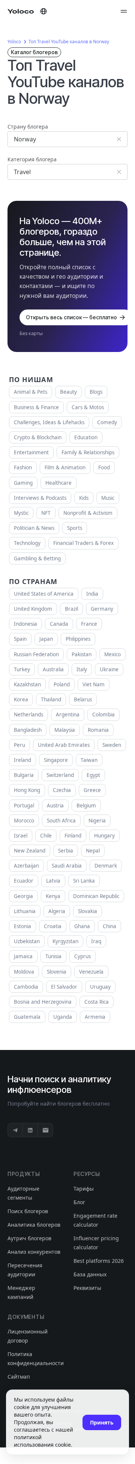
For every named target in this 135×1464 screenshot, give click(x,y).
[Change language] (43, 11)
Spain (20, 639)
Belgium (86, 805)
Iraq (96, 941)
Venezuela (91, 971)
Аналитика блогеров (34, 1224)
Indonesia (25, 623)
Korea (21, 699)
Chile (46, 835)
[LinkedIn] (30, 1130)
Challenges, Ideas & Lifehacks (49, 422)
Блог (79, 1202)
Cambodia (26, 986)
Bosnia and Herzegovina (43, 1001)
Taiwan (89, 760)
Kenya (53, 896)
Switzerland (60, 775)
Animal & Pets (30, 391)
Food (104, 467)
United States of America (44, 593)
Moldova (24, 971)
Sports (74, 528)
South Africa (61, 820)
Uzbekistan (27, 941)
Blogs (96, 391)
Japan (46, 639)
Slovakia (87, 911)
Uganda (62, 1016)
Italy (81, 669)
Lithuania (25, 911)
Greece (92, 790)
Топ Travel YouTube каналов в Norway (68, 41)
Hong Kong (27, 790)
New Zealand (29, 850)
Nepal (93, 850)
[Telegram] (15, 1130)
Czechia (62, 790)
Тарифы (84, 1188)
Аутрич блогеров (29, 1238)
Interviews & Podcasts (40, 498)
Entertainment (31, 452)
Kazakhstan (27, 684)
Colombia (103, 714)
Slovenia (56, 971)
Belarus (83, 699)
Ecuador (23, 880)
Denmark (105, 865)
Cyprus (82, 956)
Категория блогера (32, 159)
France (89, 623)
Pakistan (82, 654)
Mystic (21, 513)
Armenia (95, 1016)
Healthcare (58, 482)
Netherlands (28, 714)
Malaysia (64, 730)
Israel (20, 835)
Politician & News (34, 528)
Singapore (56, 760)
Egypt (93, 775)
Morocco (24, 820)
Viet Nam (93, 684)
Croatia (53, 926)
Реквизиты (87, 1287)
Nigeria (97, 820)
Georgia (23, 896)
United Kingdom (33, 608)
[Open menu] (124, 11)
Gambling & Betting (37, 558)
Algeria (56, 911)
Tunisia (53, 956)
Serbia (65, 850)
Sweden (111, 745)
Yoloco (14, 41)
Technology (27, 543)
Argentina (68, 714)
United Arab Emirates (64, 745)
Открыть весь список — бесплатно (71, 317)
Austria (55, 805)
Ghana (82, 926)
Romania (98, 730)
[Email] (45, 1130)
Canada (59, 623)
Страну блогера (28, 126)
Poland (62, 684)
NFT (46, 513)
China (109, 926)
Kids (83, 498)
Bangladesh (28, 730)
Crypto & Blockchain (38, 437)
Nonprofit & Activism (87, 513)
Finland (72, 835)
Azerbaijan (26, 865)
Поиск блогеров (28, 1211)
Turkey (22, 669)
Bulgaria (24, 775)
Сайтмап (19, 1376)
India (92, 593)
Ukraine (109, 669)
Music (107, 498)
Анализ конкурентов (34, 1251)
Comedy (107, 422)
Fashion (23, 467)
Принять (102, 1422)
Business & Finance (36, 407)
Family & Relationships (88, 452)
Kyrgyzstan (65, 941)
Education (86, 437)
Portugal (24, 805)
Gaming (23, 482)
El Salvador (64, 986)
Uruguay (100, 986)
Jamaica (23, 956)
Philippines (78, 639)
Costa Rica (96, 1001)
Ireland (22, 760)
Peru (19, 745)
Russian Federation (36, 654)
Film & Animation (65, 467)
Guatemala (27, 1016)
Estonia (22, 926)
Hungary (104, 835)
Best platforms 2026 (99, 1260)
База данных (90, 1274)
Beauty (68, 391)
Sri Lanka (84, 880)
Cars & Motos (88, 407)
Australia (53, 669)
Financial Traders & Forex (83, 543)
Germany (102, 608)
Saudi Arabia (67, 865)
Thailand (51, 699)
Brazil (71, 608)
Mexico (112, 654)
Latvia (53, 880)
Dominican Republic (96, 896)
